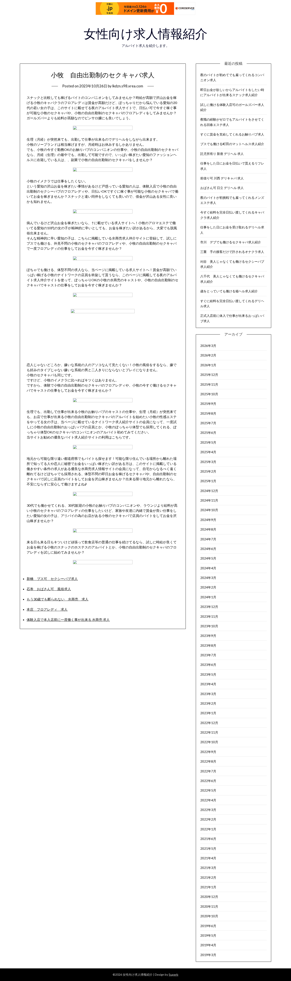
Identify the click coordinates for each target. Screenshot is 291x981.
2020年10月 (209, 916)
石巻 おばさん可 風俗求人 (49, 589)
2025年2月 (208, 471)
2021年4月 (208, 858)
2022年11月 (209, 732)
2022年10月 (209, 742)
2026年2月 (208, 355)
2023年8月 (208, 645)
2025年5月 (208, 442)
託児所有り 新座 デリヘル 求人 (222, 154)
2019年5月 (208, 935)
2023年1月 (208, 713)
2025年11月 (209, 384)
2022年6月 (208, 781)
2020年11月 (209, 906)
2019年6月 (208, 926)
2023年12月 (209, 607)
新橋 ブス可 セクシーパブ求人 (52, 579)
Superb (173, 974)
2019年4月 (208, 945)
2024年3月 (208, 578)
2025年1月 (208, 481)
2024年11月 (209, 500)
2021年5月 (208, 848)
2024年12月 (209, 491)
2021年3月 (208, 868)
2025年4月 (208, 452)
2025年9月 (208, 403)
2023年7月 (208, 655)
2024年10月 (209, 510)
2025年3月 (208, 462)
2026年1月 (208, 365)
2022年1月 (208, 829)
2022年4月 (208, 800)
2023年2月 (208, 703)
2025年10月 (209, 394)
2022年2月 (208, 819)
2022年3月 (208, 810)
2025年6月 (208, 432)
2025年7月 (208, 423)
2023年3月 (208, 694)
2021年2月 (208, 877)
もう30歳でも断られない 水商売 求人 (57, 599)
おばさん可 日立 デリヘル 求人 (222, 188)
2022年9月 (208, 752)
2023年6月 (208, 665)
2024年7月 (208, 539)
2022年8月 (208, 761)
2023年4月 (208, 684)
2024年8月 (208, 529)
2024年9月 (208, 520)
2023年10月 (209, 626)
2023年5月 (208, 674)
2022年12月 (209, 723)
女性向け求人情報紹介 (145, 33)
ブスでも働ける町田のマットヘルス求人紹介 (232, 144)
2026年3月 (208, 346)
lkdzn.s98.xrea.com (127, 86)
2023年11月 (209, 616)
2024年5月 (208, 558)
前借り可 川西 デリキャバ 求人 (222, 178)
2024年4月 (208, 568)
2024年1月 (208, 597)
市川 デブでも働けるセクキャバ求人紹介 (230, 242)
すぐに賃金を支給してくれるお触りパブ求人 (232, 134)
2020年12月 (209, 897)
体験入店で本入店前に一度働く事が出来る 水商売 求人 (68, 619)
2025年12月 (209, 375)
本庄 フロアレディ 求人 (47, 609)
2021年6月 (208, 839)
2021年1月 (208, 887)
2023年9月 (208, 636)
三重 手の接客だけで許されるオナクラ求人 (232, 252)
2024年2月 (208, 587)
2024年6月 (208, 549)
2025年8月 (208, 413)
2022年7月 (208, 771)
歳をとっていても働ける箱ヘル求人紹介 (229, 291)
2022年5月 (208, 790)
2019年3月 (208, 955)
